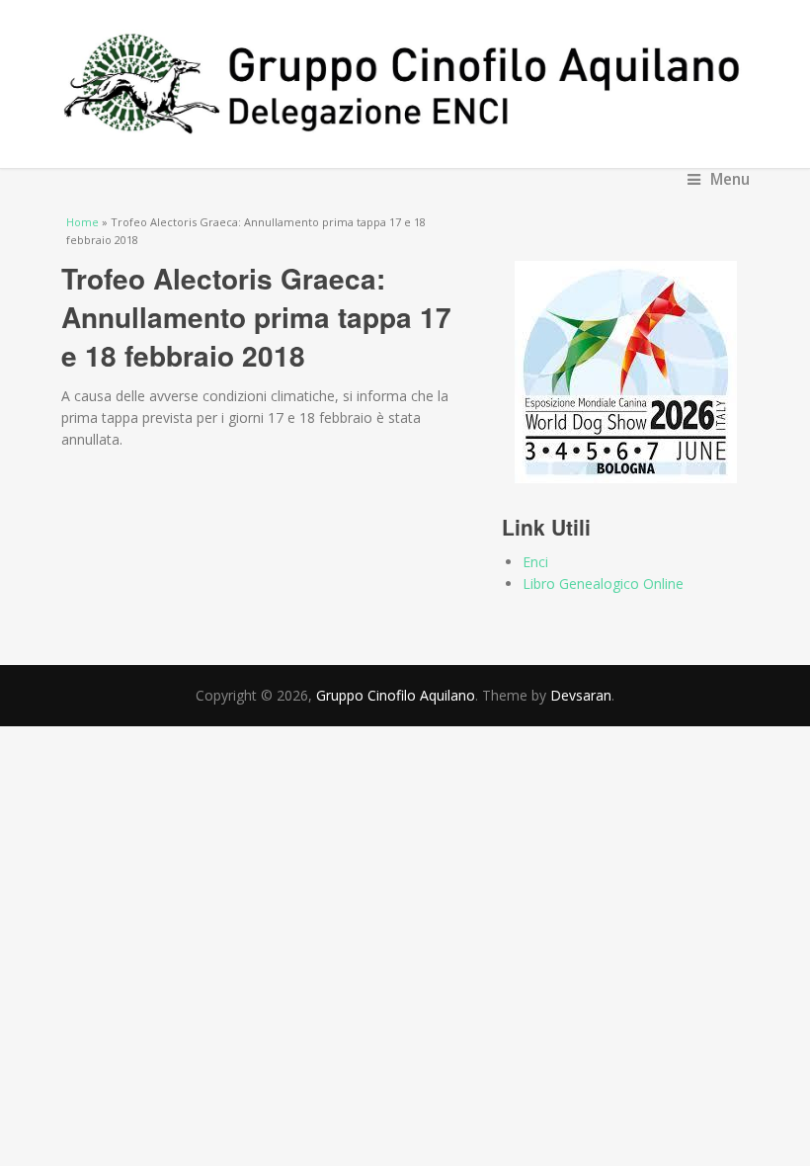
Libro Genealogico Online (603, 583)
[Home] (405, 84)
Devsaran (580, 695)
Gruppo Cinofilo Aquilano (395, 695)
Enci (535, 561)
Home (82, 221)
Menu (730, 179)
